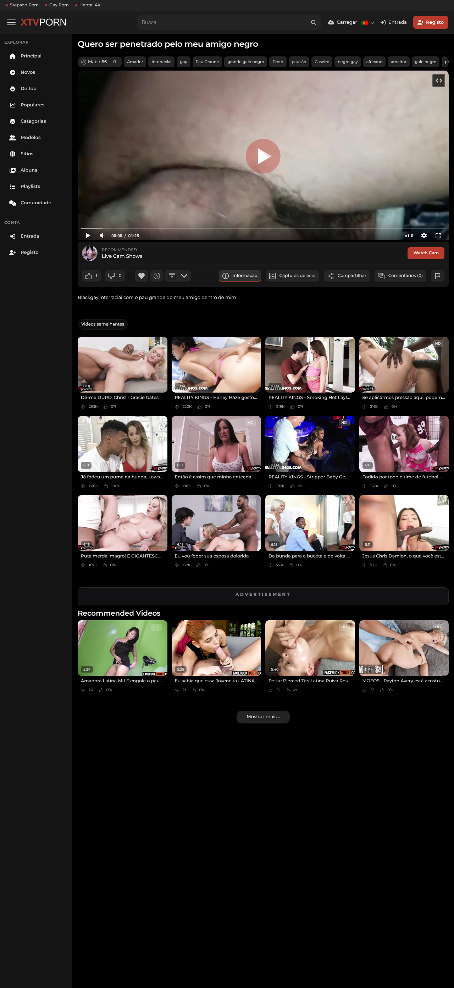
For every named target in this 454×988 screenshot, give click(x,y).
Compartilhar (352, 275)
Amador (135, 61)
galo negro (425, 61)
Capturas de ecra (297, 275)
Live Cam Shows (122, 256)
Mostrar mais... (263, 717)
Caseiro (322, 61)
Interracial (161, 61)
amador (398, 61)
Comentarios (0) (405, 275)
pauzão (299, 61)
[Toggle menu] (11, 22)
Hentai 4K (90, 5)
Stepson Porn (24, 5)
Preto (277, 61)
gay (183, 61)
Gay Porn (59, 5)
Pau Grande (207, 61)
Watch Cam (426, 253)
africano (374, 61)
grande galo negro (245, 61)
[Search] (313, 22)
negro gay (348, 61)
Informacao (245, 275)
